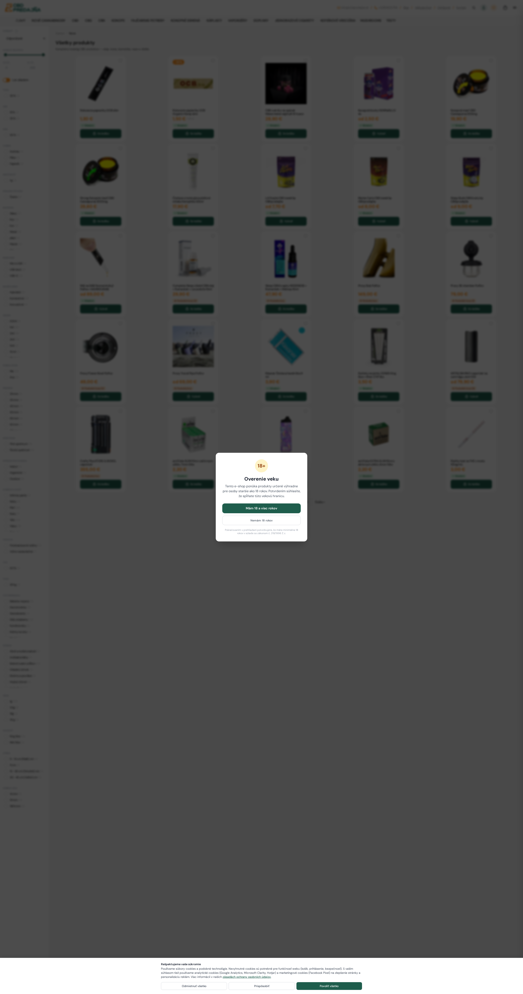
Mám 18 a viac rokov (261, 508)
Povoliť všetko (329, 986)
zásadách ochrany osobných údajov (247, 977)
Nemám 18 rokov (261, 520)
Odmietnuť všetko (194, 986)
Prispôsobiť (261, 986)
